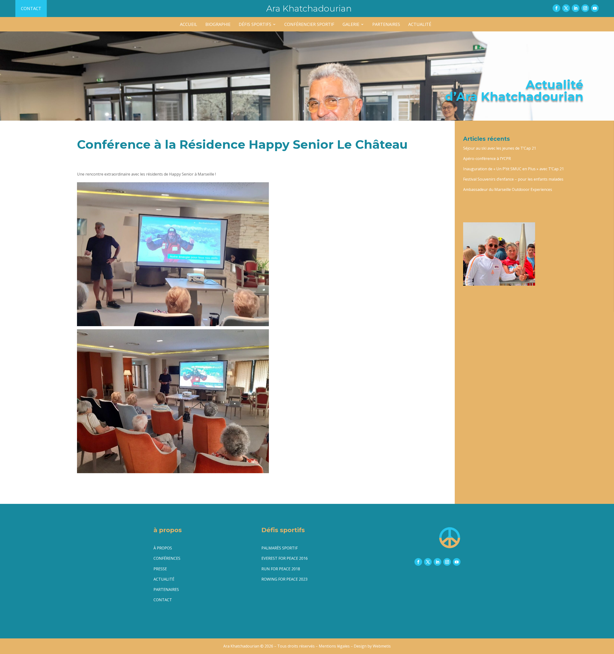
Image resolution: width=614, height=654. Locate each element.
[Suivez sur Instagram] (585, 8)
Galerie (350, 25)
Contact (31, 8)
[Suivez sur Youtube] (595, 8)
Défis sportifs (255, 25)
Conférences (167, 558)
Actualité (419, 25)
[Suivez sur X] (566, 8)
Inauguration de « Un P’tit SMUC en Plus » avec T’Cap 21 (513, 168)
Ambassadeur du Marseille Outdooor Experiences (507, 189)
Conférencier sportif (309, 25)
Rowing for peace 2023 (284, 579)
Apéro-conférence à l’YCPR (487, 158)
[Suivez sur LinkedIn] (575, 8)
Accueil (188, 25)
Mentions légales (334, 646)
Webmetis (382, 646)
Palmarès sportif (279, 548)
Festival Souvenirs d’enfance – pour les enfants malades (513, 179)
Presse (160, 569)
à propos (163, 548)
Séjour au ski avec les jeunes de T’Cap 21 (499, 148)
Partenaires (386, 25)
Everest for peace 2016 (284, 558)
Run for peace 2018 (280, 569)
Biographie (217, 25)
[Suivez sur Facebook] (556, 8)
